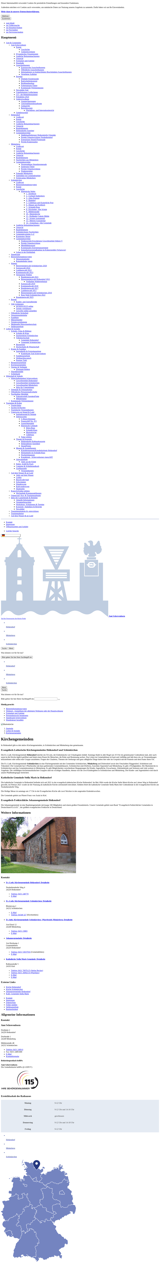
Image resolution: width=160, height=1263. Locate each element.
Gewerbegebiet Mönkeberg (27, 385)
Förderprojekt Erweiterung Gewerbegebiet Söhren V (42, 241)
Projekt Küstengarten (29, 142)
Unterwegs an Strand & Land (22, 412)
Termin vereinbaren (23, 308)
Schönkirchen (16, 180)
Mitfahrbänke (21, 399)
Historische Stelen (28, 191)
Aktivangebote (22, 459)
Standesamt (15, 254)
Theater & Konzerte (24, 439)
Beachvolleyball (22, 480)
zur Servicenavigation (14, 32)
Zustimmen (6, 19)
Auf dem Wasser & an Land (22, 473)
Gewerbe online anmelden (26, 311)
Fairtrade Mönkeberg (24, 173)
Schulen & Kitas (22, 333)
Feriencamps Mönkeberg (26, 178)
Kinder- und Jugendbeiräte (26, 302)
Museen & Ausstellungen (26, 448)
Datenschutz (11, 1002)
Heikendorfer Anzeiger (25, 131)
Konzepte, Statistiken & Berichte (29, 507)
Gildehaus (30, 435)
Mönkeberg (15, 144)
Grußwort (20, 117)
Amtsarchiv (25, 106)
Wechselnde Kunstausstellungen (28, 493)
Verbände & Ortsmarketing (21, 390)
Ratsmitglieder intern (24, 261)
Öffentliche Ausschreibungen (32, 70)
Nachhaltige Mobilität (19, 394)
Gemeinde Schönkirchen (30, 342)
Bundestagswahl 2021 (29, 277)
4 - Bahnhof (31, 200)
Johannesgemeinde (19, 938)
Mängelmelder (16, 320)
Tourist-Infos (16, 405)
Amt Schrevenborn (18, 45)
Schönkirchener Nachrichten (27, 232)
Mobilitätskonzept (28, 245)
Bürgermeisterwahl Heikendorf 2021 (35, 279)
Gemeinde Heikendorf (30, 340)
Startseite (9, 728)
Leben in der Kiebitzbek (25, 252)
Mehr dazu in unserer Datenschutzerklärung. (20, 12)
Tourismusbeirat (17, 513)
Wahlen (14, 263)
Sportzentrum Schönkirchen (27, 335)
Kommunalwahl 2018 (29, 286)
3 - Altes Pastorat (32, 198)
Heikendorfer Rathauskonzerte (33, 441)
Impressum (10, 1000)
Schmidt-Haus (31, 430)
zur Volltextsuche (13, 25)
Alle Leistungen (17, 304)
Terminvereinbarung (19, 322)
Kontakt (9, 998)
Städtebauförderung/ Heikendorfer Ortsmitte (38, 135)
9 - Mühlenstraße (32, 212)
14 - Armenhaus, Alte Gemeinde (39, 223)
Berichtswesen (26, 108)
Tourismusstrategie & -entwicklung (25, 511)
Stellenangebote (17, 326)
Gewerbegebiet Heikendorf (27, 381)
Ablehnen (5, 16)
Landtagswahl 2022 (24, 270)
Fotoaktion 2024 (22, 97)
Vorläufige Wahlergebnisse (36, 281)
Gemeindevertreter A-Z (25, 234)
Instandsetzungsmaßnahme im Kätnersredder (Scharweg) (43, 250)
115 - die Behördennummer (27, 94)
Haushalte (20, 63)
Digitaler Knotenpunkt (30, 79)
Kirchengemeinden (18, 365)
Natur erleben (26, 437)
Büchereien (20, 344)
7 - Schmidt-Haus (33, 207)
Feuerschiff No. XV (29, 421)
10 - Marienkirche (33, 214)
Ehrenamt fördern (23, 369)
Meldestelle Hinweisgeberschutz (23, 324)
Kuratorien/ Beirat (23, 236)
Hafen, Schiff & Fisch (24, 464)
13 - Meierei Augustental (36, 221)
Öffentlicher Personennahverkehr (24, 392)
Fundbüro (15, 317)
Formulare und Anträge (25, 61)
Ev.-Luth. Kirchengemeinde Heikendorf (27, 882)
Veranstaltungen (27, 471)
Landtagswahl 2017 (29, 290)
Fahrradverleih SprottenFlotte (27, 396)
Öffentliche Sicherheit (19, 313)
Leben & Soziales (13, 329)
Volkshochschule (22, 338)
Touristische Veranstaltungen (22, 410)
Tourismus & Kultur (14, 403)
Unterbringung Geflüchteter (27, 92)
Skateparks (20, 489)
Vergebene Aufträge (29, 74)
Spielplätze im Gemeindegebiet (28, 176)
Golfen (19, 477)
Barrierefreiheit (12, 1009)
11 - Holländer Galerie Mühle (37, 216)
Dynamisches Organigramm (27, 54)
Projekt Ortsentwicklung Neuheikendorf (37, 137)
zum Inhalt (10, 23)
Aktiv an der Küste (28, 462)
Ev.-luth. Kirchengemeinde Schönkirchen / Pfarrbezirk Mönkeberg (39, 920)
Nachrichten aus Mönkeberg (27, 160)
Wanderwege (21, 484)
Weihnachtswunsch (23, 358)
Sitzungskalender (23, 259)
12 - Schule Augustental (35, 218)
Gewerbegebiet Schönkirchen (27, 383)
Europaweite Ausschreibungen (33, 67)
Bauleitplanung (22, 128)
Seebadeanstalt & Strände (26, 414)
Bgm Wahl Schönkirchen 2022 (33, 295)
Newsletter (20, 509)
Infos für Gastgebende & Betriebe (24, 498)
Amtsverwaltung (22, 99)
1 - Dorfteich (31, 194)
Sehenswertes (21, 417)
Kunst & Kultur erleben (20, 491)
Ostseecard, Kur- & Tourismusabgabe (26, 495)
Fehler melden (11, 1005)
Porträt (18, 47)
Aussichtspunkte (27, 423)
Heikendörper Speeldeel (30, 444)
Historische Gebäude (29, 426)
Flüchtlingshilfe (17, 372)
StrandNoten (26, 446)
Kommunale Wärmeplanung (32, 88)
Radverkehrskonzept (29, 81)
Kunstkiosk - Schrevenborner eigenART (37, 457)
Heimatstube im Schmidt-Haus (33, 453)
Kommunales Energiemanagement (34, 248)
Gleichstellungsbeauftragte (31, 103)
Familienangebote (23, 356)
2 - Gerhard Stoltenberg (35, 196)
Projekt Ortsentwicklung (30, 169)
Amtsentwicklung (28, 52)
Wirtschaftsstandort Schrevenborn (24, 378)
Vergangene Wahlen (24, 275)
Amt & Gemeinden (13, 43)
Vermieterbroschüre (23, 502)
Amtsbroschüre (22, 112)
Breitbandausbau (27, 83)
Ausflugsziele (21, 468)
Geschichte (25, 49)
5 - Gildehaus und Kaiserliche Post (39, 203)
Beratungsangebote (18, 363)
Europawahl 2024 (23, 268)
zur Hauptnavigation (14, 28)
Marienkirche (31, 432)
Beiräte (14, 299)
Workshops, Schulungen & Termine (30, 504)
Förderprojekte (27, 171)
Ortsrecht (19, 58)
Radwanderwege (22, 486)
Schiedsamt (15, 374)
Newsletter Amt (22, 90)
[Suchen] (59, 699)
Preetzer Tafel (21, 360)
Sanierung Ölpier (27, 167)
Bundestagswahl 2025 (25, 297)
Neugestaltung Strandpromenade (34, 164)
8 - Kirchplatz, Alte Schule (36, 209)
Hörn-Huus (30, 428)
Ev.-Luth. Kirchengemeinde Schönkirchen (29, 901)
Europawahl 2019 (28, 284)
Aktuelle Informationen (25, 500)
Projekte (19, 76)
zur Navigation (12, 30)
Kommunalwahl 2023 (24, 272)
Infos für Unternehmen (25, 387)
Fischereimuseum (28, 455)
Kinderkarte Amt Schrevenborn (33, 354)
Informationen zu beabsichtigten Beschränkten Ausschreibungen (46, 72)
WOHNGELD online (24, 306)
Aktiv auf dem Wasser (25, 475)
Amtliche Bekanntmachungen (28, 56)
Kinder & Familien (18, 349)
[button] (80, 845)
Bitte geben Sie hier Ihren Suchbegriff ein (17, 657)
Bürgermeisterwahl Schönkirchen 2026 (31, 266)
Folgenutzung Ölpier (29, 85)
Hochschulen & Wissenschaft (27, 347)
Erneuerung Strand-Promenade (33, 140)
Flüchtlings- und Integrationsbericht (40, 110)
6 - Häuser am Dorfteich (35, 205)
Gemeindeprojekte (23, 133)
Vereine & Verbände (19, 367)
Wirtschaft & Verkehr (14, 376)
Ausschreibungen (23, 65)
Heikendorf (15, 115)
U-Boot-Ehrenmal (28, 419)
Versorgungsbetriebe (19, 315)
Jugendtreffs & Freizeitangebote (28, 351)
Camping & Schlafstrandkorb (27, 466)
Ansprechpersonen (28, 101)
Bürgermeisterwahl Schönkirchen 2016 (36, 293)
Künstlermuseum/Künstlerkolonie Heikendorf (39, 450)
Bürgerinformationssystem (26, 185)
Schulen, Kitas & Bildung (21, 331)
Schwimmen (21, 482)
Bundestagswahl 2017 (29, 288)
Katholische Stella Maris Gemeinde (25, 959)
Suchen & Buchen (18, 408)
